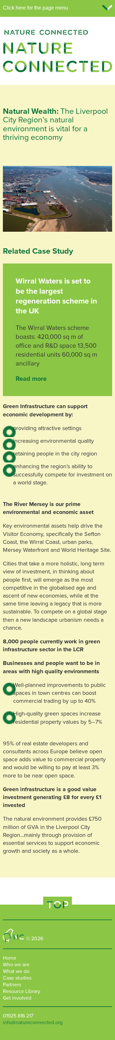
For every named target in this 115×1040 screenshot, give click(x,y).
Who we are (16, 964)
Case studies (17, 978)
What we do (16, 971)
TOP (57, 905)
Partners (12, 985)
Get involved (17, 998)
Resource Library (21, 991)
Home (9, 958)
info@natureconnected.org (33, 1022)
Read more (31, 379)
